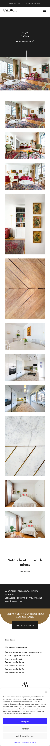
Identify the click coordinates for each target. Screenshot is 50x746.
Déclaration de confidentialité (25, 742)
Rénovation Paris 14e (14, 662)
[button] (46, 691)
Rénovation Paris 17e (14, 672)
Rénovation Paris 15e (14, 665)
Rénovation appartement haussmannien (23, 652)
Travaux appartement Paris (17, 655)
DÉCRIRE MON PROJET (25, 625)
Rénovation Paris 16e (14, 669)
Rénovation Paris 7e (14, 658)
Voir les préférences (25, 736)
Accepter (25, 721)
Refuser (25, 728)
